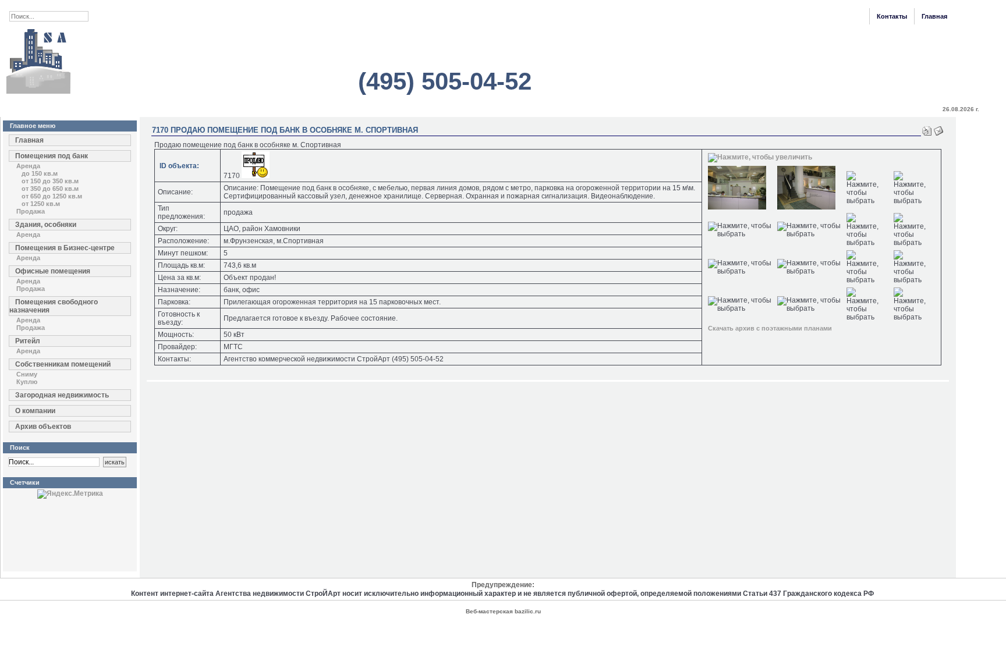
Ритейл (27, 341)
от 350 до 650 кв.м (50, 188)
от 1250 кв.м (41, 203)
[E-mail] (938, 128)
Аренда (28, 165)
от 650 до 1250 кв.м (52, 196)
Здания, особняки (45, 225)
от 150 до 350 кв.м (50, 180)
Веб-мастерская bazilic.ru (503, 611)
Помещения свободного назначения (53, 306)
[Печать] (926, 128)
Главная (934, 16)
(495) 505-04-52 (445, 81)
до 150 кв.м (40, 173)
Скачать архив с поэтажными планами (770, 328)
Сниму (26, 374)
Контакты (892, 16)
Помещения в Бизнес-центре (65, 248)
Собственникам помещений (63, 364)
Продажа (30, 211)
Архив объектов (43, 426)
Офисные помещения (52, 271)
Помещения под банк (51, 156)
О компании (35, 411)
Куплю (26, 381)
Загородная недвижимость (62, 395)
